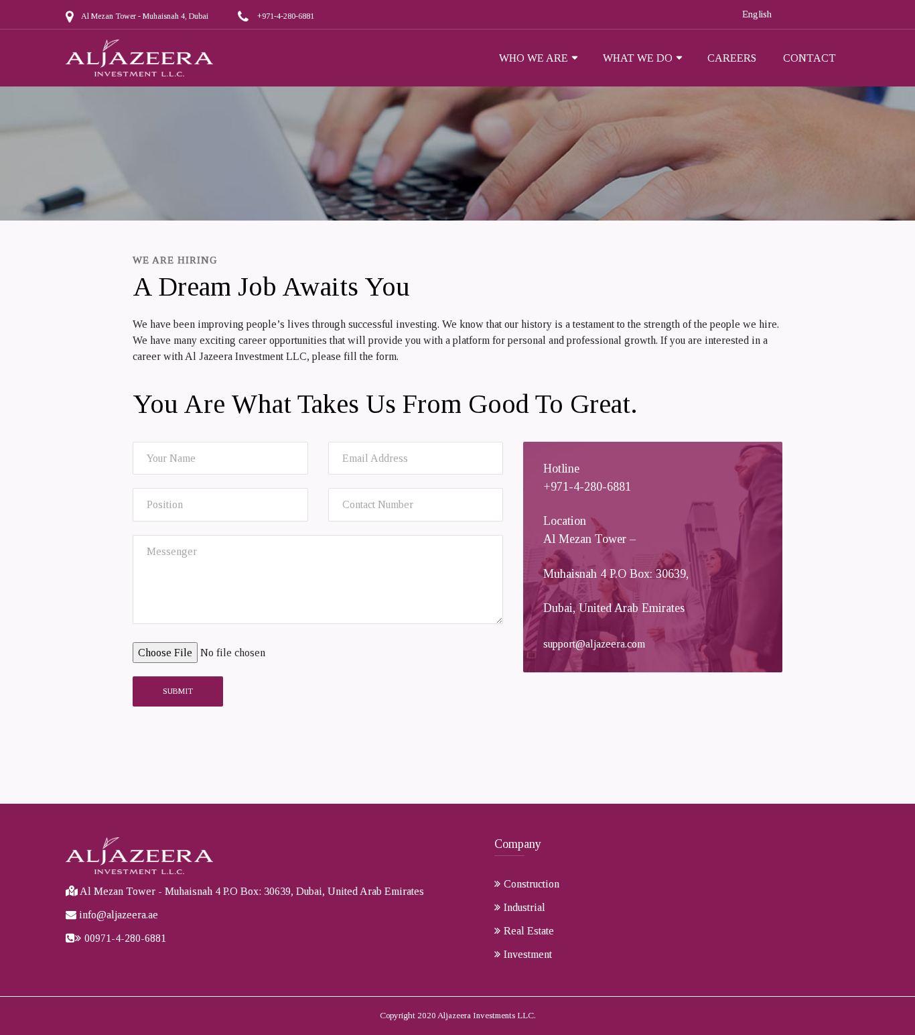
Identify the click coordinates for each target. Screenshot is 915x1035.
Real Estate (529, 930)
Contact (809, 58)
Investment (528, 954)
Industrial (524, 907)
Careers (731, 58)
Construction (531, 884)
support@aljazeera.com (594, 644)
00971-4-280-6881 (125, 938)
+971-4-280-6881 (285, 16)
